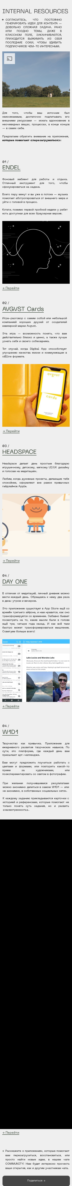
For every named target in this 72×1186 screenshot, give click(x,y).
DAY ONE (14, 582)
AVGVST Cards (23, 309)
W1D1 (10, 732)
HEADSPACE (19, 452)
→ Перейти (10, 288)
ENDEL (11, 168)
